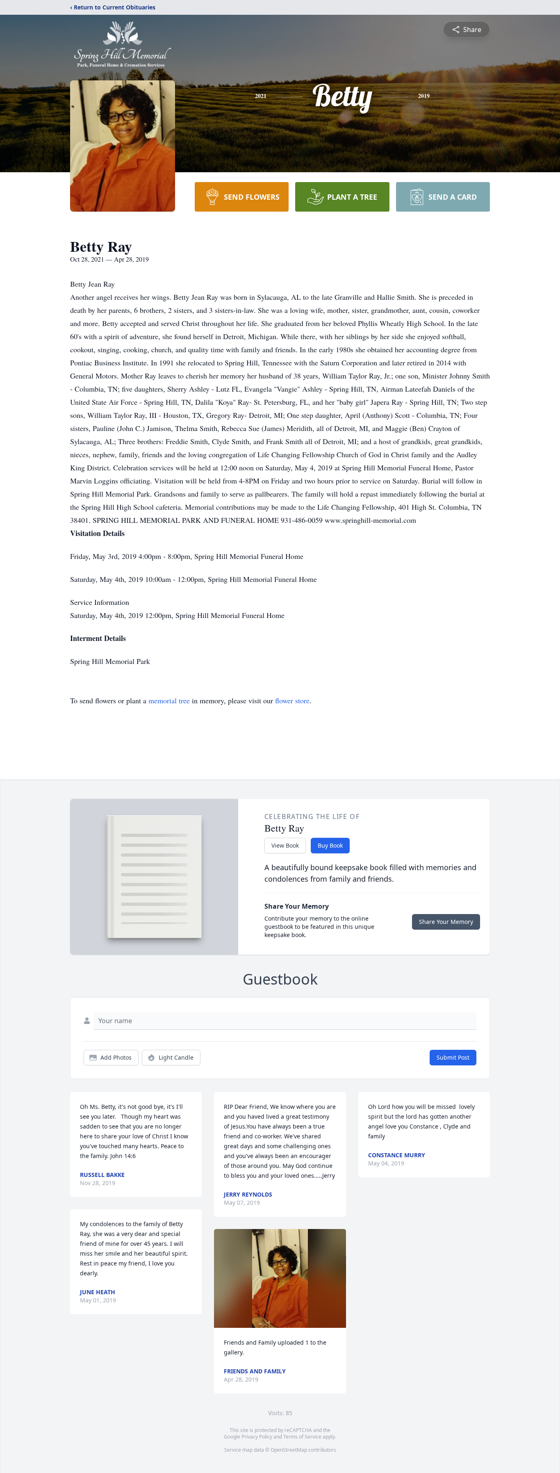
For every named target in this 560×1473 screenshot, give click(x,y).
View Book (285, 845)
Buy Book (330, 845)
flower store (292, 700)
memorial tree (169, 700)
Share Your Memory (446, 922)
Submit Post (453, 1057)
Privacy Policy (256, 1436)
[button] (280, 1278)
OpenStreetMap (289, 1449)
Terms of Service (302, 1436)
